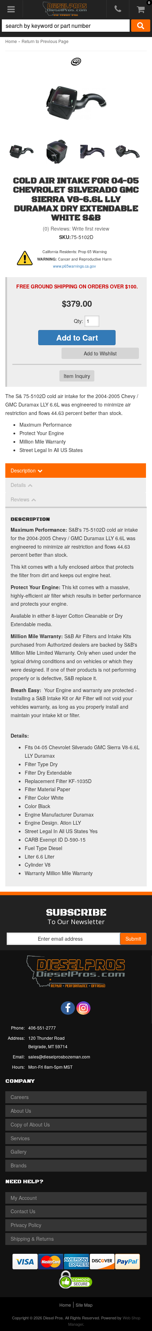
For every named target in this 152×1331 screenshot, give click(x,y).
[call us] (117, 9)
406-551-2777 (42, 1028)
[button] (76, 25)
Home (11, 41)
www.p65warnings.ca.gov (74, 266)
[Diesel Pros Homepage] (65, 9)
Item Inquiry (77, 375)
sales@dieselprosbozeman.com (59, 1057)
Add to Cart (77, 337)
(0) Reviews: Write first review (76, 228)
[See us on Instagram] (83, 1008)
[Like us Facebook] (68, 1008)
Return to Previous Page (45, 41)
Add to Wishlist (100, 353)
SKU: (65, 236)
